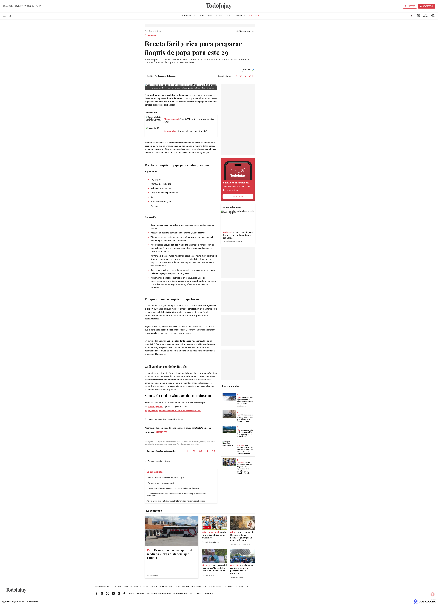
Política (219, 16)
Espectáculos (209, 587)
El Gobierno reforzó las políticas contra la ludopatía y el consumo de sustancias (176, 494)
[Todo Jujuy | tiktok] (124, 593)
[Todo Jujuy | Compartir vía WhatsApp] (245, 76)
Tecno (177, 587)
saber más (238, 196)
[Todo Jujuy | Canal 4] (411, 16)
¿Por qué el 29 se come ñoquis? (160, 483)
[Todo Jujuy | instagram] (102, 593)
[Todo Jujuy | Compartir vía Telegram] (249, 76)
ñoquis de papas (174, 98)
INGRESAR (411, 6)
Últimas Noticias (189, 16)
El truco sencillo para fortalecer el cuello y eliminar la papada (173, 488)
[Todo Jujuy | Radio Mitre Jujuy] (425, 16)
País (210, 16)
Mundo (229, 16)
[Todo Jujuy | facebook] (96, 593)
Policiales (240, 16)
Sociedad (158, 31)
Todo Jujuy (149, 31)
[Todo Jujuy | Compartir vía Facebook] (236, 76)
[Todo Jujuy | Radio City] (418, 16)
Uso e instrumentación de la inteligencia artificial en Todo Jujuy (167, 593)
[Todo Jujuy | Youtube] (113, 593)
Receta (167, 461)
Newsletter (254, 16)
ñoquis (159, 461)
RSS (191, 593)
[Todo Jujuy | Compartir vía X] (240, 76)
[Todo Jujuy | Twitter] (107, 593)
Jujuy (201, 16)
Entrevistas (196, 587)
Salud (161, 587)
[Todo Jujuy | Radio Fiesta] (433, 16)
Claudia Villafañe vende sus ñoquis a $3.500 (165, 477)
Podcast (185, 587)
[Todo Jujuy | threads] (119, 593)
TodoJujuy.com (155, 406)
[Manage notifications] (432, 594)
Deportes (134, 587)
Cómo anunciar (209, 593)
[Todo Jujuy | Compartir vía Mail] (254, 76)
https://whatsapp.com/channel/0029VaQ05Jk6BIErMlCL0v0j (173, 410)
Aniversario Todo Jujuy (238, 587)
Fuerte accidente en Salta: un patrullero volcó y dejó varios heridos (175, 501)
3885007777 (161, 432)
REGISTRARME (428, 6)
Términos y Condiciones (136, 593)
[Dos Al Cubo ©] (425, 603)
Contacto (198, 593)
